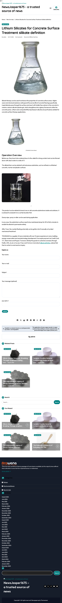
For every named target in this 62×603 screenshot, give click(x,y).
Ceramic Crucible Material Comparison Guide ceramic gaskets (43, 360)
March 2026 (5, 504)
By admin (4, 37)
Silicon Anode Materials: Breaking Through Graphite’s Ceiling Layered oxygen (15, 360)
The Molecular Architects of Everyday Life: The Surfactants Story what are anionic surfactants (42, 448)
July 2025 (4, 522)
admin (33, 337)
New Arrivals (5, 24)
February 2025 (6, 533)
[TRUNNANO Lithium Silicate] (31, 132)
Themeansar (44, 600)
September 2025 (6, 517)
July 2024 (4, 550)
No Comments (18, 37)
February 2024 (6, 561)
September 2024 (6, 545)
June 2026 (5, 499)
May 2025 (4, 527)
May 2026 (4, 501)
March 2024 (5, 559)
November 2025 (6, 513)
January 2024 (5, 563)
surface (36, 37)
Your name (5, 254)
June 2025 (5, 524)
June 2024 (5, 552)
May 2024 (4, 554)
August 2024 (5, 547)
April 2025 (5, 529)
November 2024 (6, 540)
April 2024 (5, 556)
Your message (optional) (9, 281)
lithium (31, 37)
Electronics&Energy (9, 486)
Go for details (5, 471)
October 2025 (6, 515)
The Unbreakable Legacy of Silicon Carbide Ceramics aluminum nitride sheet (16, 383)
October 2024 (6, 543)
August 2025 (5, 520)
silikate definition (45, 243)
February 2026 (6, 506)
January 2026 (5, 508)
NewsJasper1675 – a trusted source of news (16, 587)
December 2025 (6, 510)
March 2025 (5, 531)
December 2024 (6, 538)
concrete (27, 37)
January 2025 (5, 536)
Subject (4, 272)
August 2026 (5, 497)
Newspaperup (35, 600)
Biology (6, 482)
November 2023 (6, 566)
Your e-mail (5, 263)
